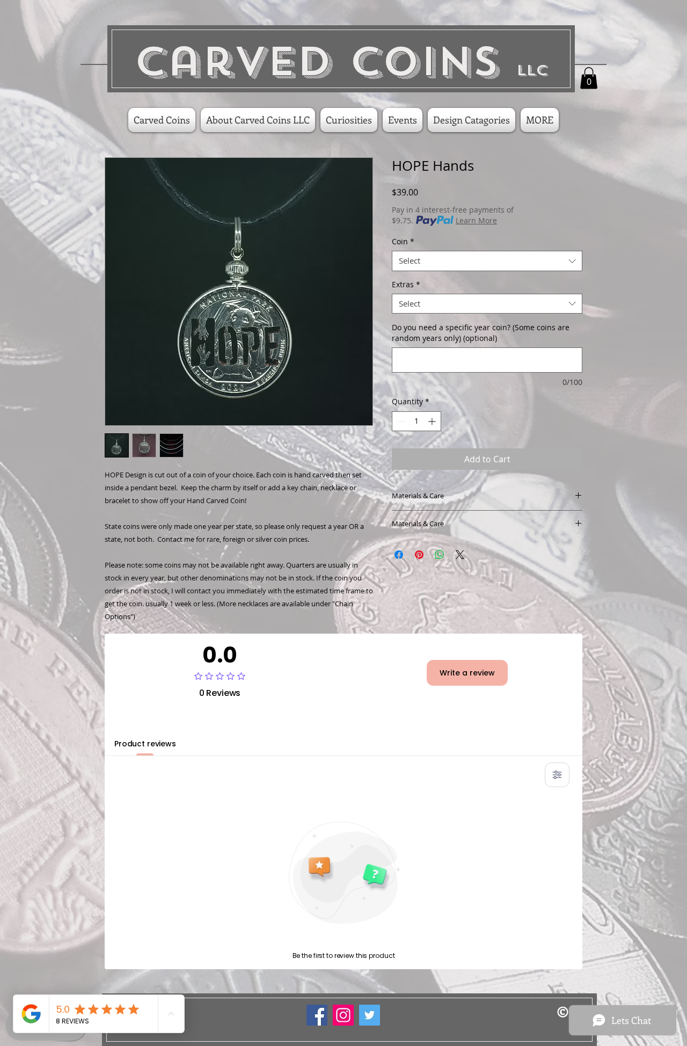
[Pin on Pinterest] (419, 554)
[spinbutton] (416, 421)
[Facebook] (316, 1015)
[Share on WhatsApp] (439, 554)
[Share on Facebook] (398, 554)
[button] (589, 78)
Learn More (476, 220)
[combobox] (487, 261)
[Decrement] (400, 421)
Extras (406, 284)
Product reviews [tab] (145, 743)
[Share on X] (460, 554)
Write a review (467, 672)
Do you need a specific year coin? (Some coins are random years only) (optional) (480, 332)
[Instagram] (343, 1015)
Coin (403, 241)
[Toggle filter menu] (557, 774)
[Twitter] (369, 1015)
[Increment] (433, 421)
